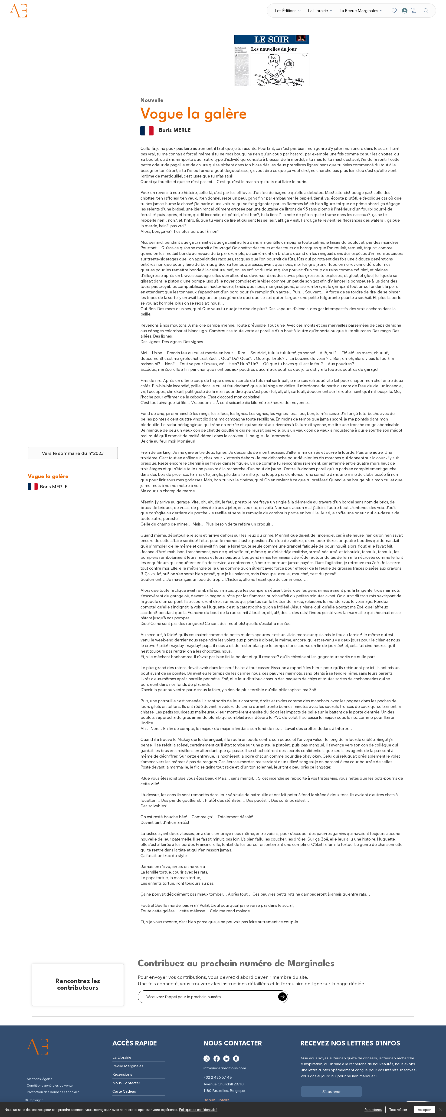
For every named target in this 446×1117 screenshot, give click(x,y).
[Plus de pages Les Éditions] (299, 11)
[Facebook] (216, 1058)
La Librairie (121, 1057)
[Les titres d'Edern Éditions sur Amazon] (236, 1058)
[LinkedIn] (226, 1058)
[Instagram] (206, 1058)
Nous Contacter (126, 1083)
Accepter (424, 1109)
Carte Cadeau (124, 1091)
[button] (414, 10)
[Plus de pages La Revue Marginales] (381, 11)
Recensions (122, 1074)
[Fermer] (440, 1109)
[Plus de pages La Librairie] (331, 11)
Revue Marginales (127, 1066)
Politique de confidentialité (198, 1109)
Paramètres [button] (373, 1109)
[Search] (426, 11)
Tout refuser (398, 1109)
